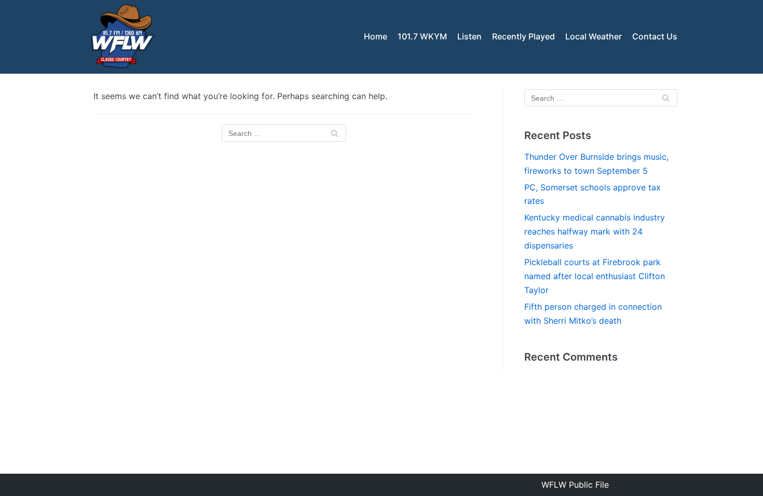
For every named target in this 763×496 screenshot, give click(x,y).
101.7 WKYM (422, 36)
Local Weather (593, 36)
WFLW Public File (575, 484)
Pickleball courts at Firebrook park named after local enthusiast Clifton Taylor (594, 276)
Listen (469, 36)
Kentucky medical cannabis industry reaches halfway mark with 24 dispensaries (594, 231)
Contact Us (654, 36)
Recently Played (523, 36)
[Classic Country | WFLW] (122, 37)
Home (375, 36)
